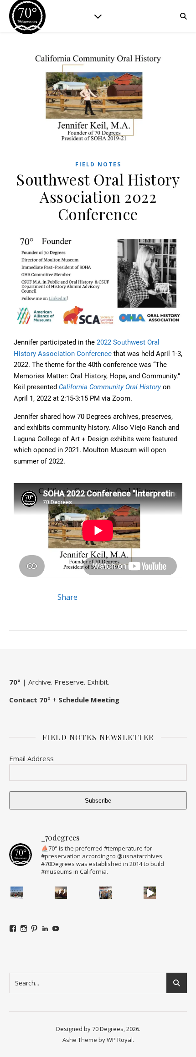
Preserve (69, 681)
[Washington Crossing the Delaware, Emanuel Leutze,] (61, 893)
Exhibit (97, 681)
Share (67, 597)
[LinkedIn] (45, 928)
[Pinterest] (34, 928)
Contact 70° (30, 699)
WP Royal (120, 1040)
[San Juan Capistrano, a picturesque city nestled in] (150, 893)
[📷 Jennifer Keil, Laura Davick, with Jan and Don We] (105, 893)
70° (15, 681)
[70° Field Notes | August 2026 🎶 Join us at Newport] (16, 893)
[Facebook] (12, 928)
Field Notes (98, 164)
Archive (39, 681)
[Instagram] (23, 928)
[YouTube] (55, 928)
